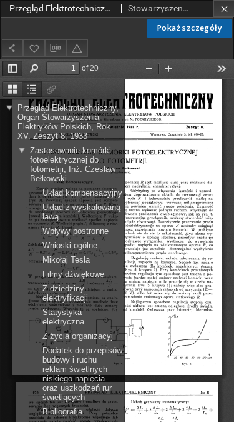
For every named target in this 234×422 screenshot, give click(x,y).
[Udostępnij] (12, 47)
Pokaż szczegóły (189, 28)
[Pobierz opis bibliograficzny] (55, 48)
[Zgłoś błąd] (76, 47)
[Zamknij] (223, 8)
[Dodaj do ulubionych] (33, 47)
